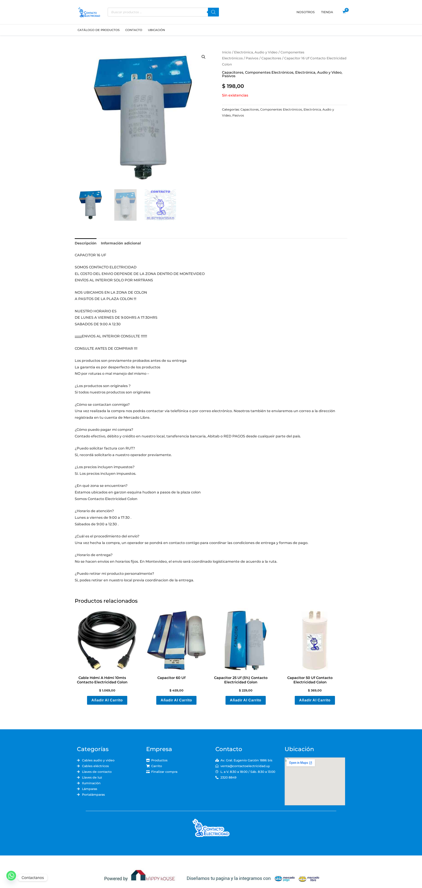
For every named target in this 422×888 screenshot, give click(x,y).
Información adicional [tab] (121, 243)
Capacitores (271, 58)
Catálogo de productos (99, 30)
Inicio (226, 52)
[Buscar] (213, 12)
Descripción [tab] (85, 243)
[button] (203, 57)
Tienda (327, 12)
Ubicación (156, 30)
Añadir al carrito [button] (107, 700)
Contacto (133, 30)
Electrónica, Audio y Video (256, 52)
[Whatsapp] (11, 878)
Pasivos (252, 58)
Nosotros (305, 12)
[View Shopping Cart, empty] (343, 12)
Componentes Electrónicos (269, 72)
